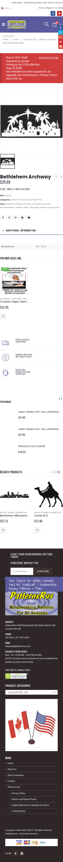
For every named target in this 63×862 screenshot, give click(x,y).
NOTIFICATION (48, 58)
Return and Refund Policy (24, 799)
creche (35, 204)
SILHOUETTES (35, 200)
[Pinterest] (59, 13)
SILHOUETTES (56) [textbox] (30, 692)
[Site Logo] (16, 24)
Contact (11, 781)
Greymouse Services (28, 834)
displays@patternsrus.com (17, 646)
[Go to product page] (7, 414)
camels (18, 204)
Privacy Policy (18, 793)
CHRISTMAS (27, 299)
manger (18, 207)
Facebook (3, 217)
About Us (12, 769)
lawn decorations (7, 207)
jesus (41, 204)
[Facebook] (53, 13)
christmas (27, 204)
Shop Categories (16, 775)
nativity (26, 207)
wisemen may (46, 207)
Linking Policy (18, 811)
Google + (16, 217)
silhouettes (34, 207)
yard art (56, 207)
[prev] (56, 176)
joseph (47, 204)
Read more (3, 316)
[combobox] (31, 692)
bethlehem (10, 204)
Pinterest (22, 217)
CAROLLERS (16, 299)
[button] (4, 24)
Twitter (9, 217)
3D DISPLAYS (5, 299)
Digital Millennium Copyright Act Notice (30, 805)
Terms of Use (14, 787)
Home (10, 763)
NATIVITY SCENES (19, 200)
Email (29, 217)
